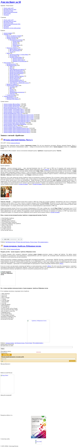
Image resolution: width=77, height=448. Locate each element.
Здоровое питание (11, 38)
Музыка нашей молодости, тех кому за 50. (13, 356)
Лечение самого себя (18, 60)
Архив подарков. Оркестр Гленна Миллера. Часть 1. (17, 121)
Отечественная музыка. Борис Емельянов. (14, 122)
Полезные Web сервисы (13, 99)
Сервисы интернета (9, 96)
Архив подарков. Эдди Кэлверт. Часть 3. (14, 109)
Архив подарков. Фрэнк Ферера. (12, 105)
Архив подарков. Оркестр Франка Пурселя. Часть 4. (17, 129)
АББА (11, 66)
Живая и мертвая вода (12, 37)
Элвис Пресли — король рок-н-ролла (19, 82)
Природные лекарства (12, 47)
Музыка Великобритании (16, 70)
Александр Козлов (15, 143)
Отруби (12, 52)
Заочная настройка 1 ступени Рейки (19, 54)
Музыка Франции (14, 78)
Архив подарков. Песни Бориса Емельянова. (15, 124)
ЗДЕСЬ (61, 263)
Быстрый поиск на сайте (10, 21)
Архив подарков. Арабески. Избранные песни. (22, 246)
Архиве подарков (23, 184)
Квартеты (12, 90)
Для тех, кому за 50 (8, 20)
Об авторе (6, 26)
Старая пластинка (11, 95)
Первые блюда (16, 45)
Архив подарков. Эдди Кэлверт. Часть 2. (14, 110)
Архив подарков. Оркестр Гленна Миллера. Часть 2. (17, 120)
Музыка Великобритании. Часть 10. (13, 113)
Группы (12, 89)
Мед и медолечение (15, 50)
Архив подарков (8, 33)
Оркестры (12, 93)
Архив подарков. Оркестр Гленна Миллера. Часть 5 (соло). (19, 116)
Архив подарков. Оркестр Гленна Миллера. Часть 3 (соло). (19, 118)
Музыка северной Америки (17, 76)
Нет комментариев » (43, 242)
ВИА (11, 88)
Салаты (14, 46)
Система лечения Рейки (16, 57)
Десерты (15, 42)
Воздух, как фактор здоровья (14, 35)
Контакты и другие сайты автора (12, 28)
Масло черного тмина (15, 49)
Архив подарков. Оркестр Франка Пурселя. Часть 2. (17, 132)
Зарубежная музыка (12, 65)
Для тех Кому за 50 (11, 2)
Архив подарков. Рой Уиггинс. (12, 106)
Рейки (8, 53)
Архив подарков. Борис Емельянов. (13, 126)
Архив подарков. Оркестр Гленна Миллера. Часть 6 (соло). (19, 114)
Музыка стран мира (15, 77)
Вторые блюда (16, 41)
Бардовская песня (11, 64)
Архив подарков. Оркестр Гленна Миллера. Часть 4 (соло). (19, 117)
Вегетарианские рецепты (16, 39)
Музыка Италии (14, 74)
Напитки (15, 43)
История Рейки (13, 56)
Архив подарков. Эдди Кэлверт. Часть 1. (14, 112)
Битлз (11, 68)
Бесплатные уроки (8, 22)
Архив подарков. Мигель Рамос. (12, 104)
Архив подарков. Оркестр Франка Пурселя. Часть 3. (17, 131)
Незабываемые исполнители (17, 92)
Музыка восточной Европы (17, 72)
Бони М (47, 169)
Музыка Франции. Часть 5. (10, 125)
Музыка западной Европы (16, 73)
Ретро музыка (7, 25)
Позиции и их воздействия (19, 61)
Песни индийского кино (16, 80)
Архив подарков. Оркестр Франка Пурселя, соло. (16, 128)
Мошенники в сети (11, 97)
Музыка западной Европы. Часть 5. (18, 140)
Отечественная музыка (12, 85)
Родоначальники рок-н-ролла (17, 81)
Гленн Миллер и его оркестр (17, 69)
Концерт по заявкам (12, 84)
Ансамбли (12, 86)
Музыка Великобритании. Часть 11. (13, 108)
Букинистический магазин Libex (12, 24)
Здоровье (6, 34)
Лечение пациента (17, 58)
